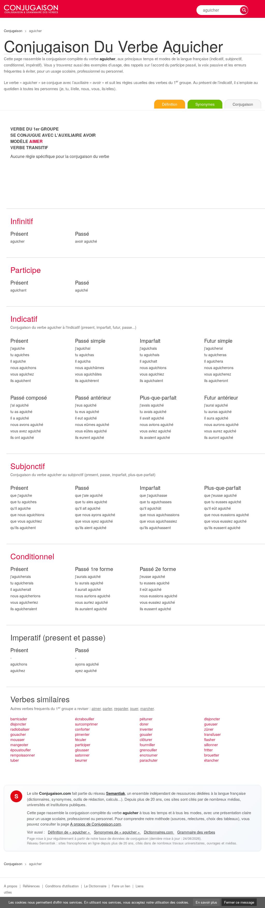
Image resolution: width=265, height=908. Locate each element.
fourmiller (147, 744)
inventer (146, 729)
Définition (169, 104)
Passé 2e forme (158, 569)
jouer (134, 708)
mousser (17, 739)
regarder (121, 708)
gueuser (211, 724)
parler (107, 708)
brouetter (211, 755)
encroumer (149, 755)
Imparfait (150, 340)
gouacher (18, 734)
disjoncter (18, 724)
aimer (96, 708)
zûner (209, 729)
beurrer (81, 760)
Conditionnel (32, 556)
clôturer (146, 739)
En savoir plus (206, 902)
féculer (80, 739)
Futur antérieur (221, 397)
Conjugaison (13, 30)
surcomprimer (86, 724)
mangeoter (19, 744)
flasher (209, 739)
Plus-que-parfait (158, 397)
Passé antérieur (93, 397)
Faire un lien (121, 885)
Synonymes (205, 104)
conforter (82, 729)
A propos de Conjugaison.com (95, 824)
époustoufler (20, 749)
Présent (19, 233)
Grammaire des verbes (196, 832)
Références (31, 885)
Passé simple (90, 340)
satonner (82, 755)
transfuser (212, 734)
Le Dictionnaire (95, 885)
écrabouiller (84, 718)
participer (82, 744)
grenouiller (148, 749)
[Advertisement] (200, 162)
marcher (147, 708)
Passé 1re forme (94, 569)
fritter (208, 749)
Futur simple (218, 340)
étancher (211, 760)
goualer (146, 734)
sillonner (211, 744)
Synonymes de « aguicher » (117, 832)
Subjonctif (27, 465)
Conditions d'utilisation (62, 885)
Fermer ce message (239, 902)
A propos (10, 885)
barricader (18, 718)
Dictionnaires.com (159, 832)
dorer (144, 724)
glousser (82, 749)
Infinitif (21, 220)
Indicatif (23, 318)
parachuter (149, 760)
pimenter (82, 734)
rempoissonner (22, 755)
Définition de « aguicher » (69, 832)
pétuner (146, 718)
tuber (14, 760)
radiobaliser (20, 729)
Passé (82, 233)
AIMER (36, 141)
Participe (25, 269)
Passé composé (28, 397)
